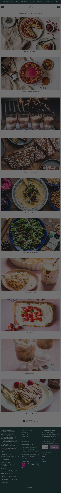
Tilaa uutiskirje (16, 258)
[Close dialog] (57, 232)
